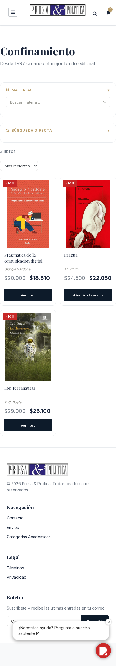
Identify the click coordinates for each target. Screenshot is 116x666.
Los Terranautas (19, 388)
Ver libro (28, 295)
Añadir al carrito (88, 295)
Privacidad (16, 577)
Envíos (13, 527)
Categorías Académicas (29, 536)
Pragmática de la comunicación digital (23, 257)
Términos (15, 567)
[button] (103, 650)
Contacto (15, 518)
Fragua (70, 255)
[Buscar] (97, 13)
